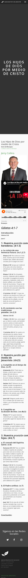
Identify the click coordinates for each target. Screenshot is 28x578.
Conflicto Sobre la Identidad (8, 148)
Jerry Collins (7, 153)
